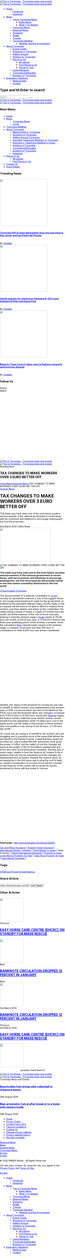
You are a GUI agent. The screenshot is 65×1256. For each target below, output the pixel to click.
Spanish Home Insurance (40, 847)
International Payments (13, 858)
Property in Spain (53, 853)
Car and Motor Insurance (13, 847)
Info (2, 871)
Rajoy (20, 625)
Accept (3, 1173)
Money (7, 871)
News (10, 483)
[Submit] (31, 97)
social (54, 595)
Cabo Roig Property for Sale (49, 855)
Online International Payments (26, 853)
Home (3, 483)
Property (15, 871)
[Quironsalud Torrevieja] (13, 591)
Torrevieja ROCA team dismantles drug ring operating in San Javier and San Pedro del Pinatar (31, 234)
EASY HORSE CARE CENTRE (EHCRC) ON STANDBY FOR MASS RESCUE (32, 932)
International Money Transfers (15, 850)
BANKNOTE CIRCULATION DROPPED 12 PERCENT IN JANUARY (31, 973)
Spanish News (21, 483)
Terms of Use (27, 1168)
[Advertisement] (32, 426)
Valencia (51, 715)
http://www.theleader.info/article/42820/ (34, 842)
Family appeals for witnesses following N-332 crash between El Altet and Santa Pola (29, 300)
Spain (41, 617)
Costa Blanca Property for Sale (16, 855)
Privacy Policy (7, 1168)
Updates (7, 243)
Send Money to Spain (44, 850)
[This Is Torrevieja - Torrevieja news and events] (26, 2)
